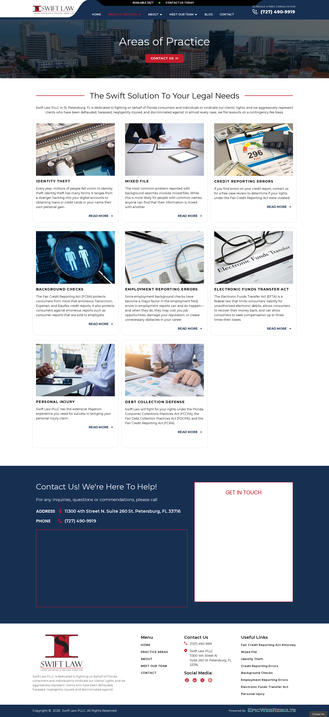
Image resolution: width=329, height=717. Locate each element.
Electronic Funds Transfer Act (251, 289)
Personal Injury (55, 402)
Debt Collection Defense (155, 402)
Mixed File (137, 181)
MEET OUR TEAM (154, 666)
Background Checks (60, 289)
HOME (145, 645)
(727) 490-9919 (277, 12)
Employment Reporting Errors (161, 289)
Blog (209, 14)
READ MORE (99, 216)
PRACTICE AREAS (154, 652)
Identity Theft (53, 181)
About (153, 14)
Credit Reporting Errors (243, 181)
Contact (227, 14)
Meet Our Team (182, 14)
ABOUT (146, 659)
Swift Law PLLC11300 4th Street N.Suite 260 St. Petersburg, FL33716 (210, 658)
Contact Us (162, 58)
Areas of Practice (122, 14)
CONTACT (149, 673)
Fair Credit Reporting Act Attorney (268, 645)
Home (96, 14)
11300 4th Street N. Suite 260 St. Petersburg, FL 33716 (123, 511)
